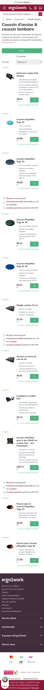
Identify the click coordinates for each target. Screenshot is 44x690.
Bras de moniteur (9, 602)
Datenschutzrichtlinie (30, 678)
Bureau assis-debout (10, 586)
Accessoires (7, 608)
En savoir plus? (24, 688)
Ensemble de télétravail (11, 611)
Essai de (23, 2)
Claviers (5, 592)
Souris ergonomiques (10, 595)
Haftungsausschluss (13, 678)
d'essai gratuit (16, 198)
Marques (5, 605)
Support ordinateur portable (13, 598)
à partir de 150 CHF (22, 208)
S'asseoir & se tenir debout (19, 19)
